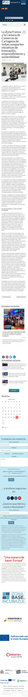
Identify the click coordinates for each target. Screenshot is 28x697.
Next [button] (25, 330)
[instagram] (16, 498)
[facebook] (8, 498)
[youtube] (19, 498)
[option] (14, 328)
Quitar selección (18, 473)
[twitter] (12, 498)
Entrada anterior (6, 297)
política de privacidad (14, 476)
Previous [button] (3, 330)
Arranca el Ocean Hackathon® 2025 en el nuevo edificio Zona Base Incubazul (14, 382)
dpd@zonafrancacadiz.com (14, 545)
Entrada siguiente (21, 297)
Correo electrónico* (14, 442)
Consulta (14, 456)
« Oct (3, 422)
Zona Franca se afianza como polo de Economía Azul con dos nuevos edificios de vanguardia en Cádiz (14, 375)
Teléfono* (14, 447)
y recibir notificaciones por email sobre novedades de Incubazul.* (14, 517)
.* (15, 476)
